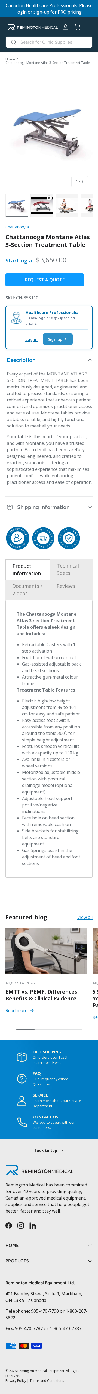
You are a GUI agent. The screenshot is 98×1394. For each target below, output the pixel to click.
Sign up (55, 339)
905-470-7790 (45, 1311)
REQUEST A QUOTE (45, 280)
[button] (77, 27)
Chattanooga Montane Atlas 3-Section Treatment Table (47, 62)
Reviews (66, 586)
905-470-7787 (29, 1328)
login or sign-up (32, 12)
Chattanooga (17, 226)
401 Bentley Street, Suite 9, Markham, (43, 1294)
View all (85, 917)
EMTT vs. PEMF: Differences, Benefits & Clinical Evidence (42, 995)
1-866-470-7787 (65, 1328)
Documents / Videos (27, 589)
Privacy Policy (15, 1380)
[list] (49, 131)
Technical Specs (68, 569)
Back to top (46, 1150)
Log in (31, 339)
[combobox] (49, 42)
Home (10, 59)
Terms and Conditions (47, 1380)
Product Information (27, 569)
